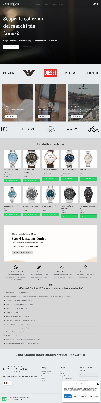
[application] (49, 4)
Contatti (87, 4)
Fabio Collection (64, 380)
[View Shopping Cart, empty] (94, 4)
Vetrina (38, 4)
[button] (98, 384)
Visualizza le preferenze (89, 396)
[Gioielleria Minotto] (68, 383)
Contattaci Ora (13, 180)
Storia (81, 4)
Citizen (43, 380)
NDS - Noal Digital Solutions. (17, 399)
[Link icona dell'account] (97, 4)
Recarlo (62, 373)
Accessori (62, 4)
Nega (75, 396)
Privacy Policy (26, 397)
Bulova (43, 378)
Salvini (62, 371)
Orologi (45, 4)
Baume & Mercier (46, 371)
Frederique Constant (47, 373)
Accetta (68, 396)
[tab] (50, 294)
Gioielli (54, 4)
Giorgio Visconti (64, 376)
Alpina (43, 376)
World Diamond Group (66, 378)
